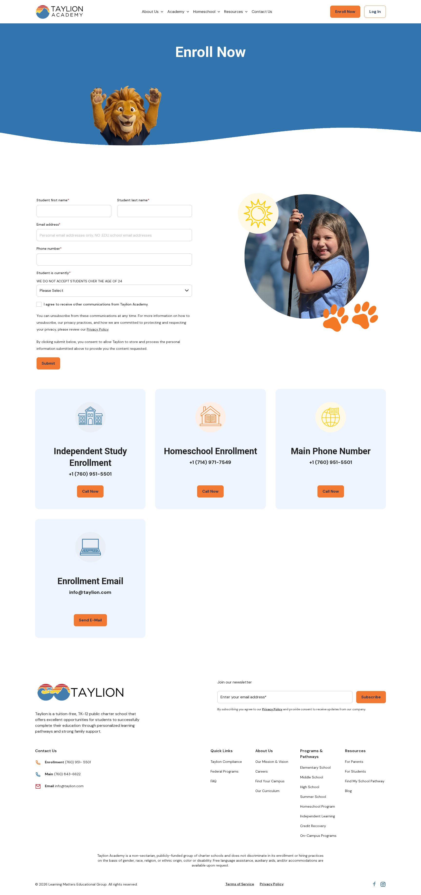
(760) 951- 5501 (78, 762)
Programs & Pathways (311, 753)
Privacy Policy (97, 329)
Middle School (311, 777)
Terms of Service (239, 884)
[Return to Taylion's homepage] (59, 11)
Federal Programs (224, 771)
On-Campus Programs (318, 835)
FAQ (213, 781)
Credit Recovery (313, 826)
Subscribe (371, 697)
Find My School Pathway (364, 781)
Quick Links (221, 750)
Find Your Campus (270, 781)
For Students (355, 771)
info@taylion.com (69, 786)
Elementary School (315, 767)
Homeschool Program (317, 806)
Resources (355, 750)
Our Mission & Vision (271, 761)
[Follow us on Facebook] (374, 884)
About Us (264, 750)
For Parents (354, 761)
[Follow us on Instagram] (383, 884)
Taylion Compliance (226, 761)
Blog (348, 791)
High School (309, 787)
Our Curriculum (267, 791)
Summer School (313, 796)
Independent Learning (317, 816)
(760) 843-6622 (67, 774)
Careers (261, 771)
